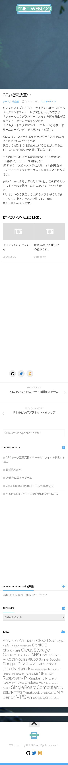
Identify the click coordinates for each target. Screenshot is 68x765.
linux (8, 668)
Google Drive (15, 663)
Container (25, 655)
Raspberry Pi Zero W (15, 682)
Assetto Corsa (25, 646)
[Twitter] (21, 373)
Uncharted (47, 692)
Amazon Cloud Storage (41, 640)
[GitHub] (12, 373)
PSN (41, 673)
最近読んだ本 (13, 469)
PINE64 (7, 673)
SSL (61, 688)
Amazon (10, 640)
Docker (46, 655)
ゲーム (6, 101)
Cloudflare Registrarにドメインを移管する (29, 485)
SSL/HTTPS (12, 692)
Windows (34, 697)
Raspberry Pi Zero (42, 678)
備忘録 (15, 101)
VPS (21, 697)
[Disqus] (34, 315)
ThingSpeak (31, 692)
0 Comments (48, 101)
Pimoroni (54, 669)
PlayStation (31, 673)
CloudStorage (35, 650)
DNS (35, 654)
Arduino (13, 645)
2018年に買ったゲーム (19, 477)
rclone (33, 683)
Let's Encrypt (47, 664)
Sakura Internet (51, 683)
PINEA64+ (18, 673)
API (4, 646)
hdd (30, 664)
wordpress (50, 697)
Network (21, 668)
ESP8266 (30, 659)
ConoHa (11, 654)
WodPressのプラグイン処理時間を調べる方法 (32, 493)
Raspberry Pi (15, 678)
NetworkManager (39, 669)
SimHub (6, 688)
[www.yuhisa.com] (29, 373)
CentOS (39, 644)
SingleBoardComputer (34, 687)
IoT (34, 664)
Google (54, 659)
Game (43, 659)
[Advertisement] (34, 53)
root (41, 682)
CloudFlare (11, 650)
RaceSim (49, 674)
